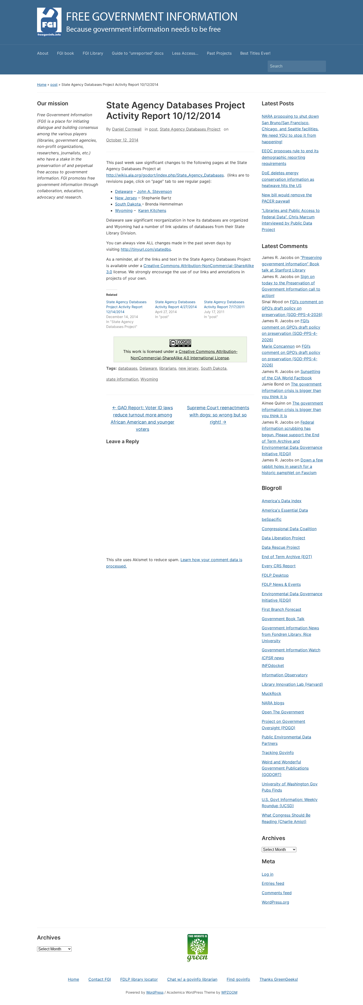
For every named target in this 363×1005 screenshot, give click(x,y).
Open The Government (283, 711)
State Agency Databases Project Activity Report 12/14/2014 (126, 307)
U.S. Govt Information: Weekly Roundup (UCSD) (290, 802)
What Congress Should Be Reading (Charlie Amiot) (286, 818)
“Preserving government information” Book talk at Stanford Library (292, 264)
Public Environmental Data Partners (286, 740)
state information (122, 379)
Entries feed (273, 883)
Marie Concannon (278, 346)
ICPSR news (273, 657)
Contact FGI (99, 979)
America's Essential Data (285, 510)
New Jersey (126, 197)
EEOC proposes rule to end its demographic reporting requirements (290, 157)
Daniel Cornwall (126, 129)
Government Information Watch (291, 649)
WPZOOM (229, 992)
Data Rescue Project (281, 547)
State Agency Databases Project (190, 129)
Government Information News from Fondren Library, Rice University (290, 634)
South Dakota (128, 204)
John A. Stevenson (154, 191)
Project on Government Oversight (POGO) (283, 724)
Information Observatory (285, 674)
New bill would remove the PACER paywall (287, 198)
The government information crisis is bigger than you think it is (292, 390)
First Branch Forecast (281, 609)
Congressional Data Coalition (289, 528)
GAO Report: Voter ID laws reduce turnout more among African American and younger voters (142, 418)
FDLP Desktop (275, 575)
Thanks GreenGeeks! (279, 979)
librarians (167, 368)
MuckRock (271, 693)
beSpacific (272, 519)
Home (41, 84)
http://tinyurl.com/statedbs (146, 249)
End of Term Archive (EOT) (287, 556)
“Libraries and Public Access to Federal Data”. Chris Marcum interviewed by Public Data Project (291, 220)
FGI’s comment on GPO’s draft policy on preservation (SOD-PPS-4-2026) (292, 308)
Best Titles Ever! (255, 53)
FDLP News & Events (281, 584)
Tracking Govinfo (278, 752)
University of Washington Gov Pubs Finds (290, 787)
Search (319, 66)
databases (127, 368)
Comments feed (277, 892)
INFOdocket (273, 665)
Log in (267, 874)
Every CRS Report (279, 565)
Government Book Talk (283, 618)
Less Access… (185, 53)
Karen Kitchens (152, 210)
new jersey (189, 368)
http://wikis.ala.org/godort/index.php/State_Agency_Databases (165, 175)
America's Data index (282, 500)
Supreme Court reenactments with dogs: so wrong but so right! (218, 415)
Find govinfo (238, 979)
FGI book (65, 53)
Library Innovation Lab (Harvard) (292, 684)
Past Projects (219, 53)
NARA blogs (273, 702)
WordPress (154, 992)
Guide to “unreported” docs (137, 53)
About (42, 53)
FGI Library (93, 53)
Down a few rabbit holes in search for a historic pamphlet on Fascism (292, 466)
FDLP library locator (139, 979)
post (54, 84)
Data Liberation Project (283, 537)
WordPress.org (275, 902)
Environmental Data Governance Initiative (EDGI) (292, 597)
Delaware (124, 191)
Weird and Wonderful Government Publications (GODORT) (285, 768)
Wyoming (124, 210)
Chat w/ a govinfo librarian (192, 979)
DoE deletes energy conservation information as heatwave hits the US (288, 179)
